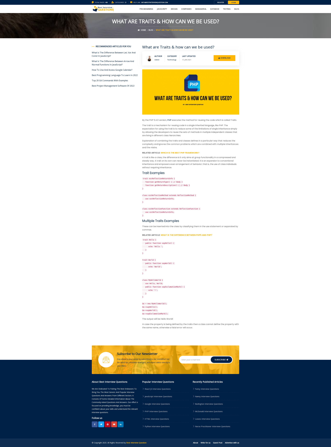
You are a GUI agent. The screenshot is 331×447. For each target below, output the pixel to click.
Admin (157, 60)
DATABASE (214, 9)
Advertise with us (232, 442)
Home (143, 30)
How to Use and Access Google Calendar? (112, 69)
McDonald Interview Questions (209, 411)
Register (220, 2)
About (195, 442)
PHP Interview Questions (156, 411)
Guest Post (217, 442)
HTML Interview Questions (156, 419)
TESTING (226, 9)
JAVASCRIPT (162, 9)
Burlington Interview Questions (209, 404)
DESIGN (174, 9)
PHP (169, 120)
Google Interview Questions (157, 404)
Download (225, 58)
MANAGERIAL (200, 9)
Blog (151, 30)
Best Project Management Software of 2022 (113, 85)
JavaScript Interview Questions (158, 396)
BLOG (236, 9)
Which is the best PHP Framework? (180, 152)
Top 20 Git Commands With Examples (110, 80)
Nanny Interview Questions (207, 396)
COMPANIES (186, 9)
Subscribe (220, 359)
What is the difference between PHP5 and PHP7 (186, 235)
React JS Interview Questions (157, 389)
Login (233, 2)
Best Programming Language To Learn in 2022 (115, 75)
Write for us (205, 442)
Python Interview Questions (157, 426)
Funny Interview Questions (207, 389)
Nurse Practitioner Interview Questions (212, 426)
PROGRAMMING (146, 9)
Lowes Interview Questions (207, 419)
